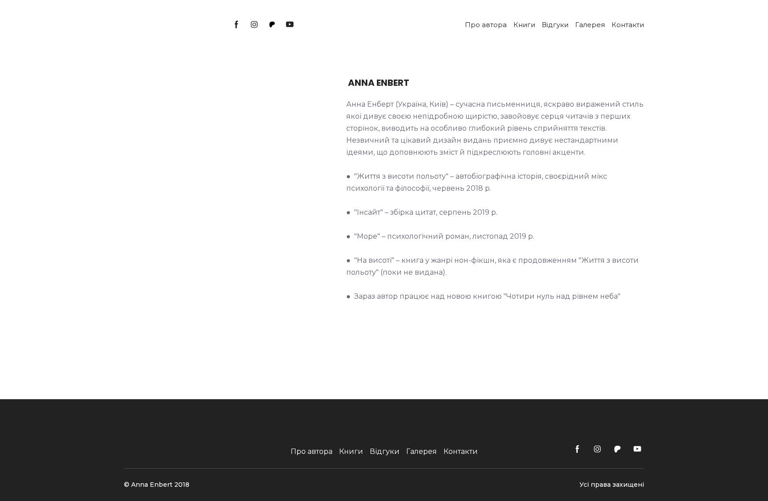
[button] (236, 24)
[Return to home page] (168, 24)
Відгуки (555, 24)
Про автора (486, 24)
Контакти (628, 24)
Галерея (590, 24)
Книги (524, 24)
